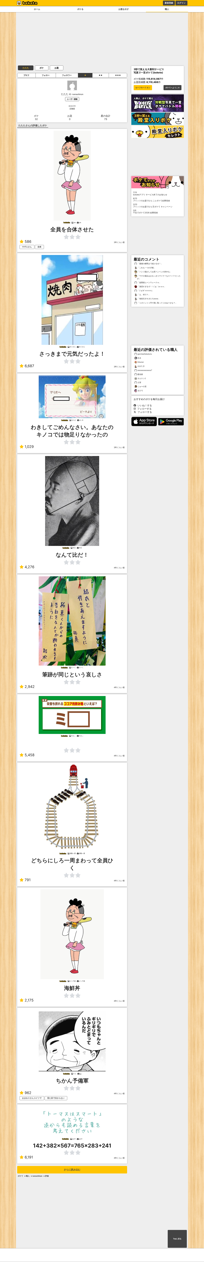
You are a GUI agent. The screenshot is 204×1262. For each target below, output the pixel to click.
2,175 (29, 1000)
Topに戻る (177, 1239)
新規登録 (169, 3)
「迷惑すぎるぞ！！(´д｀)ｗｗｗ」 (151, 286)
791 (28, 880)
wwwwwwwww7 (145, 370)
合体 (39, 247)
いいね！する (144, 405)
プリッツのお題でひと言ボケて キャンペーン (152, 205)
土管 (139, 382)
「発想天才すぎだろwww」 (148, 299)
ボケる (80, 9)
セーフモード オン (142, 88)
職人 (167, 9)
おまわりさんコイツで (32, 1098)
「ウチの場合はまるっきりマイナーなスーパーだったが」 (159, 277)
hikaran (141, 362)
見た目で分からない (56, 1098)
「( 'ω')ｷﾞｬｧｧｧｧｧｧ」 (145, 290)
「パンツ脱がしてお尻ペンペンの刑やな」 (154, 272)
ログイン (181, 3)
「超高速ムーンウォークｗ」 (149, 282)
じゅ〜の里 (142, 386)
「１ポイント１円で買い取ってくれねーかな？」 (157, 303)
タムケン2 (142, 378)
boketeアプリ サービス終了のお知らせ (150, 193)
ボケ (42, 68)
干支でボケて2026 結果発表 (145, 211)
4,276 (29, 567)
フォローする (144, 408)
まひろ (140, 390)
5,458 (29, 755)
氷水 (139, 358)
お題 (57, 68)
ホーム (37, 9)
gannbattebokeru (145, 354)
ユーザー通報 (72, 99)
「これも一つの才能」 (146, 268)
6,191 (29, 1157)
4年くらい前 (119, 568)
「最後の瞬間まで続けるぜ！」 (150, 263)
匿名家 (140, 374)
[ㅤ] (72, 742)
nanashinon (37, 1176)
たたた (26, 68)
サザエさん (27, 247)
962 (28, 1093)
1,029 (29, 446)
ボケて (20, 1176)
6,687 (29, 366)
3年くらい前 (119, 242)
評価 (47, 1176)
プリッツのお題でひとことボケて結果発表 (151, 199)
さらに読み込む (72, 1169)
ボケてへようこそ (172, 88)
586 (28, 241)
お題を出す (123, 9)
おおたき (141, 366)
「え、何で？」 (143, 294)
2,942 (30, 686)
